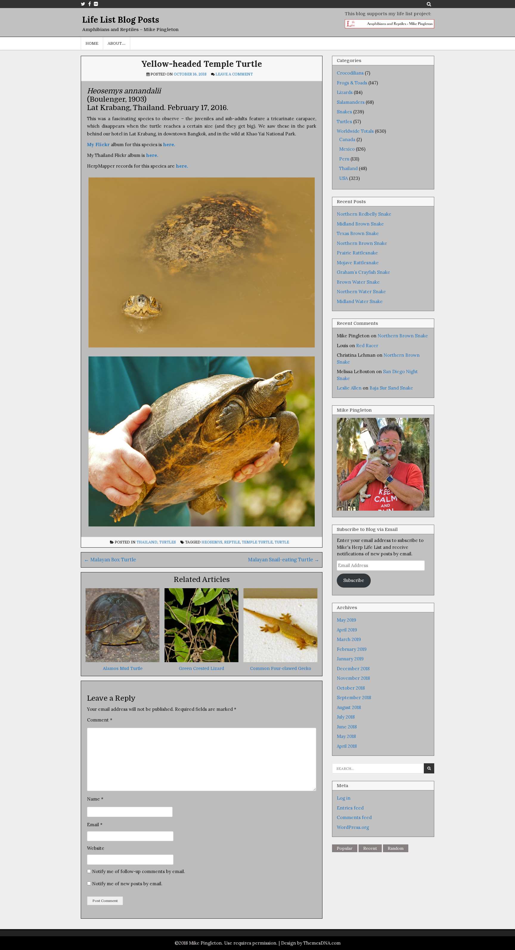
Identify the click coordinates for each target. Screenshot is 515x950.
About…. (116, 43)
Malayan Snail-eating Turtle (283, 559)
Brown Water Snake (358, 282)
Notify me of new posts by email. (127, 883)
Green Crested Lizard (201, 668)
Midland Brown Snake (360, 224)
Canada (347, 139)
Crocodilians (350, 73)
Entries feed (350, 808)
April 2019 (347, 630)
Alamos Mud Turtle (122, 668)
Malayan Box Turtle (110, 559)
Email (95, 824)
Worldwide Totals (355, 131)
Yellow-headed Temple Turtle (201, 63)
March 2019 (349, 639)
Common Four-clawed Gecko (280, 668)
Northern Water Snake (361, 291)
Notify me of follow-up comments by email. (138, 871)
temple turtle (257, 542)
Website (95, 848)
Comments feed (354, 817)
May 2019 (346, 620)
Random (396, 848)
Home (92, 43)
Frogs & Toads (352, 83)
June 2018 (347, 727)
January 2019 (350, 659)
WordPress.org (353, 827)
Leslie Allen (349, 388)
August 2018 (349, 707)
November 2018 (353, 678)
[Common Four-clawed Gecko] (280, 660)
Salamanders (350, 102)
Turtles (167, 542)
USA (343, 178)
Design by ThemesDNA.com (311, 943)
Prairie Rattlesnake (357, 253)
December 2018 (353, 668)
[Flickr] (96, 3)
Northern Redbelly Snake (364, 214)
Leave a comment (234, 74)
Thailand (146, 542)
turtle (281, 542)
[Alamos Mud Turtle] (122, 660)
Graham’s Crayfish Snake (363, 272)
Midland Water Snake (360, 301)
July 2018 (346, 717)
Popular (345, 848)
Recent (370, 848)
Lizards (345, 92)
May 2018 (346, 736)
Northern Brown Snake (362, 243)
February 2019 (352, 649)
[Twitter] (83, 3)
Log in (343, 798)
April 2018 (347, 746)
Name (95, 799)
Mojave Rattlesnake (358, 262)
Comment (99, 720)
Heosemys (211, 542)
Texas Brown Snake (358, 233)
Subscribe (353, 580)
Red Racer (367, 345)
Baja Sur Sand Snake (391, 388)
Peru (344, 159)
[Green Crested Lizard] (201, 660)
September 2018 (354, 697)
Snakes (344, 112)
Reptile (232, 542)
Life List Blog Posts (120, 19)
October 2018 (351, 688)
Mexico (347, 149)
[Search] (429, 3)
